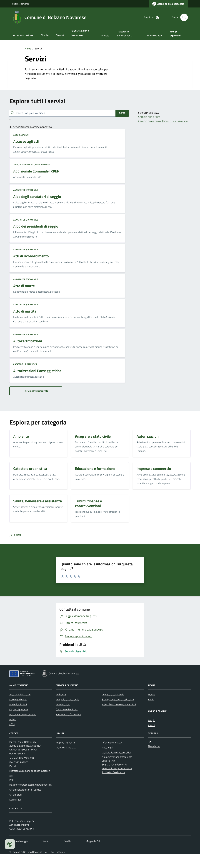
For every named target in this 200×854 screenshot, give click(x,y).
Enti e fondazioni (18, 704)
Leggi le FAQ (108, 760)
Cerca (122, 113)
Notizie (151, 694)
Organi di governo (18, 709)
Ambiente (61, 694)
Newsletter (154, 746)
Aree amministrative (19, 694)
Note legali (107, 747)
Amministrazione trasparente (117, 757)
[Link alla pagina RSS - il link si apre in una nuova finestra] (158, 17)
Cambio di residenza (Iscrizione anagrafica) (163, 121)
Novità (45, 35)
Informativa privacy (112, 742)
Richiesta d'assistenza (113, 772)
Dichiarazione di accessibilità (116, 752)
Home (28, 48)
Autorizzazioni (21, 134)
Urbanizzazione (154, 35)
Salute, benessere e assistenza (118, 699)
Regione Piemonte (20, 3)
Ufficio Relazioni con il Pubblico (25, 789)
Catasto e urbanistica (25, 364)
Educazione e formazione (68, 714)
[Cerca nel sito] (183, 17)
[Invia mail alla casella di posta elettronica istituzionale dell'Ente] (30, 773)
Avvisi (151, 699)
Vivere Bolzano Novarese (80, 33)
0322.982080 (26, 758)
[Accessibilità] (9, 844)
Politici (12, 719)
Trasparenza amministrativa (124, 33)
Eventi (151, 725)
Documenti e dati (18, 699)
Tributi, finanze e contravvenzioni (32, 164)
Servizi (60, 35)
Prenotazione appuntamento (117, 768)
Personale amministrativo (22, 714)
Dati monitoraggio (18, 841)
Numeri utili (15, 799)
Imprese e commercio (113, 694)
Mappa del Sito (93, 841)
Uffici (12, 724)
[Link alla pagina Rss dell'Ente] (150, 742)
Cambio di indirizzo (149, 117)
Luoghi (151, 720)
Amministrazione (23, 35)
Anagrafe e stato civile (25, 190)
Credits (67, 841)
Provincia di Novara (65, 747)
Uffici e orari (15, 794)
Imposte (105, 35)
